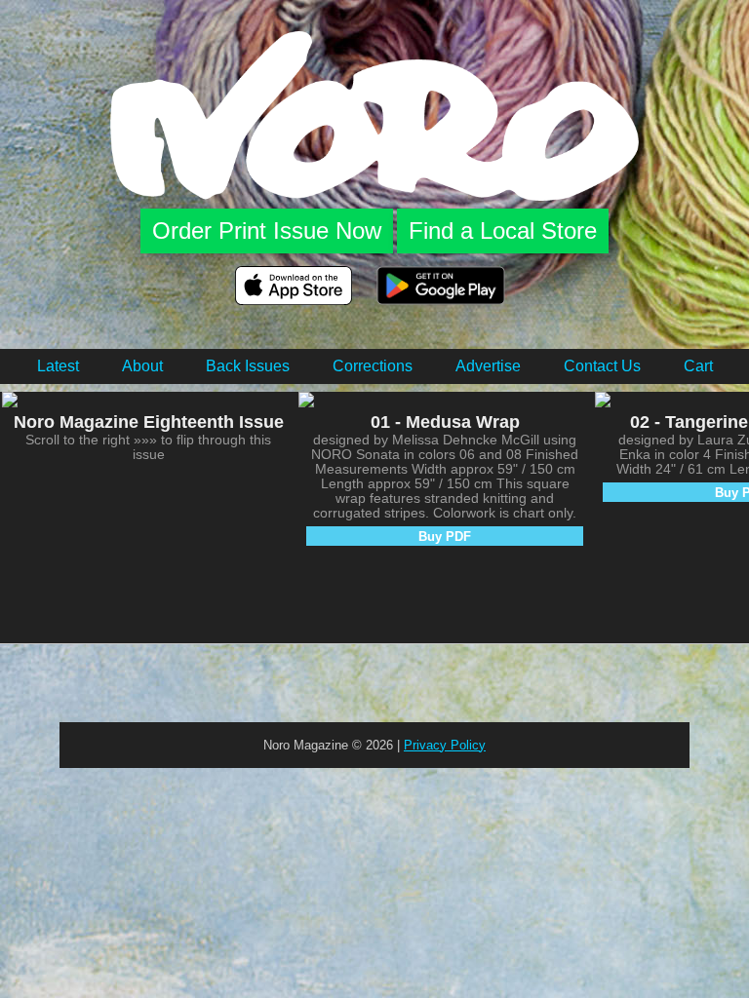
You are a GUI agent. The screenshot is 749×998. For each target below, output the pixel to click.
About (142, 366)
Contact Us (602, 366)
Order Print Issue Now (266, 230)
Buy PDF (444, 536)
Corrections (373, 366)
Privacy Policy (445, 745)
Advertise (488, 366)
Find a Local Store (503, 230)
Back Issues (248, 366)
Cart (698, 366)
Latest (58, 366)
